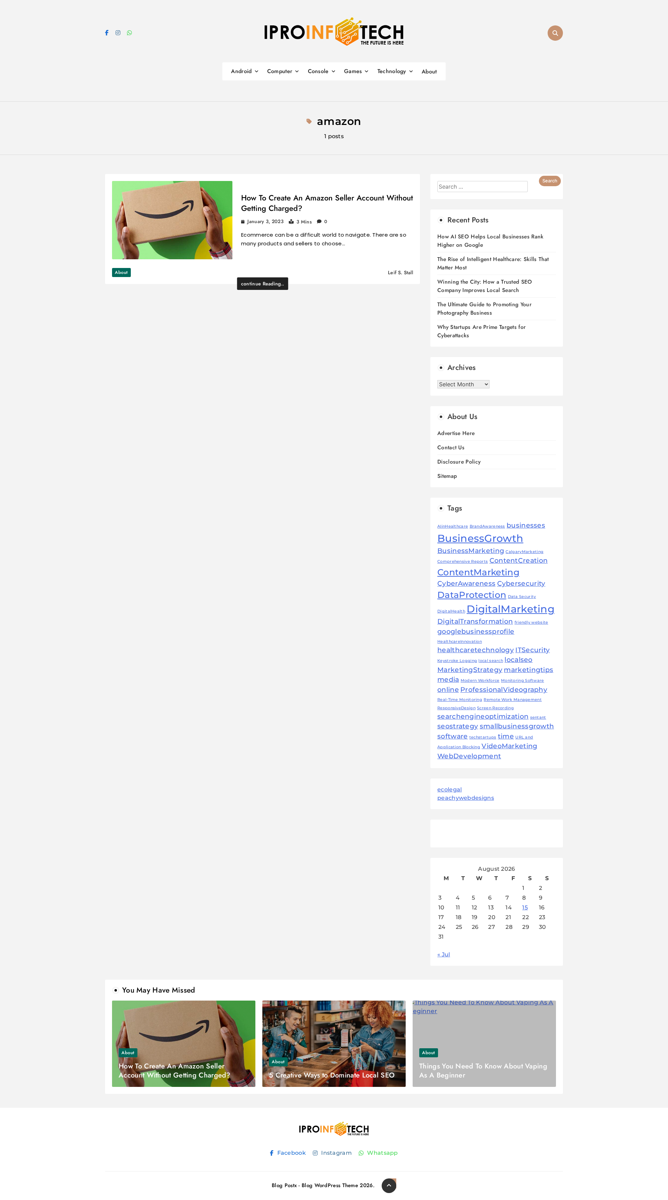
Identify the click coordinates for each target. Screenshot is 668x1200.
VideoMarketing (509, 746)
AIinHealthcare (452, 526)
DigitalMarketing (511, 609)
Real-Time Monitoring (459, 699)
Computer (279, 71)
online (448, 690)
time (506, 736)
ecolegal (449, 789)
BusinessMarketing (470, 551)
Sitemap (447, 476)
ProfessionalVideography (503, 690)
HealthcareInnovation (459, 641)
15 (525, 907)
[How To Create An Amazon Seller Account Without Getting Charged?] (172, 220)
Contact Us (450, 447)
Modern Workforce (480, 680)
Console (318, 71)
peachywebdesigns (465, 798)
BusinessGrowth (480, 538)
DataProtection (471, 595)
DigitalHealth (451, 611)
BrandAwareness (487, 526)
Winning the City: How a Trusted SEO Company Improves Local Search (484, 286)
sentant (538, 717)
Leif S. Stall (400, 272)
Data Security (522, 596)
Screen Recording (495, 708)
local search (490, 660)
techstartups (482, 737)
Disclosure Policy (458, 462)
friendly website (531, 622)
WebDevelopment (469, 756)
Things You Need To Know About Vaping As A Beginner (483, 1070)
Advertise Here (456, 433)
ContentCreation (519, 560)
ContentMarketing (478, 572)
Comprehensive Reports (462, 561)
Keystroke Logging (457, 660)
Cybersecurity (521, 583)
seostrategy (457, 726)
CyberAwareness (466, 583)
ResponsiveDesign (456, 708)
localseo (518, 660)
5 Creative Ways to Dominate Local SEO (332, 1075)
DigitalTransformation (475, 621)
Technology (391, 71)
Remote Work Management (513, 699)
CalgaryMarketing (524, 552)
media (448, 680)
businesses (526, 525)
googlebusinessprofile (475, 631)
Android (241, 71)
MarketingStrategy (469, 670)
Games (353, 71)
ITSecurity (532, 650)
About (429, 72)
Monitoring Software (522, 680)
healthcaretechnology (475, 650)
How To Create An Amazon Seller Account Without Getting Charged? (327, 203)
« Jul (443, 954)
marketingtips (528, 670)
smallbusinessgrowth (517, 726)
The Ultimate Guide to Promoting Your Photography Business (484, 308)
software (452, 736)
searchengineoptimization (482, 716)
